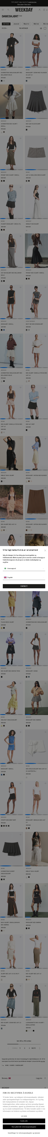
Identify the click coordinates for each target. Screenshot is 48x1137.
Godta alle (24, 1121)
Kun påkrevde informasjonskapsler (24, 1127)
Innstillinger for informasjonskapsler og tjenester (24, 1133)
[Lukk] (45, 550)
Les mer (24, 1116)
